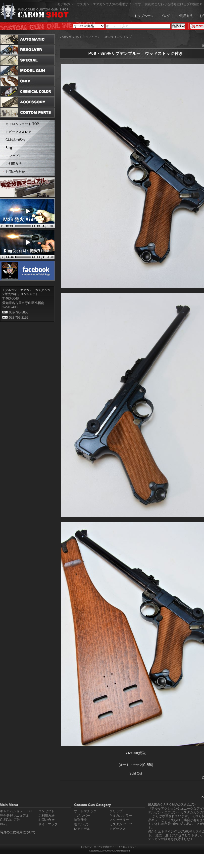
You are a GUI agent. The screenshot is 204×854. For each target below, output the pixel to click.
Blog (8, 148)
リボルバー (82, 815)
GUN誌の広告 (15, 140)
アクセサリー (119, 820)
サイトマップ (48, 824)
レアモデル (82, 829)
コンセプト (13, 156)
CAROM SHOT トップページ (80, 37)
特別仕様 (80, 820)
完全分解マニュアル (14, 815)
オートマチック (85, 811)
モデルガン (82, 824)
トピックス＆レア (18, 132)
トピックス (117, 829)
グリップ (115, 811)
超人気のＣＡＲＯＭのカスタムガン (172, 804)
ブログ (165, 16)
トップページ (143, 16)
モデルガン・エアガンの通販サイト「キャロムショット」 (109, 847)
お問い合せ (46, 820)
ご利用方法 (185, 16)
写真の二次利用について (18, 832)
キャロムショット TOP (22, 124)
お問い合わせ (15, 172)
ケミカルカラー (120, 815)
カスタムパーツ (120, 824)
